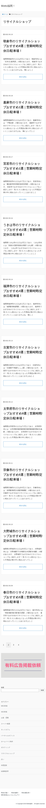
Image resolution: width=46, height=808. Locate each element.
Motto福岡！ (8, 5)
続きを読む (23, 77)
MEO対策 (4, 706)
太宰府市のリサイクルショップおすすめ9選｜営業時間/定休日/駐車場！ (22, 413)
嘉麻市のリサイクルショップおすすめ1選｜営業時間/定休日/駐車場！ (22, 107)
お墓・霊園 (5, 718)
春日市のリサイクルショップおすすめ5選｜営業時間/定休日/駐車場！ (22, 597)
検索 (2, 687)
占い (2, 759)
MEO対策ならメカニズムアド (10, 795)
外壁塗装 (4, 765)
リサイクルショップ (8, 753)
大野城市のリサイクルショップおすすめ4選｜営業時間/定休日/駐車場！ (22, 535)
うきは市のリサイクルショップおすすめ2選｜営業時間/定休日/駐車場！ (22, 229)
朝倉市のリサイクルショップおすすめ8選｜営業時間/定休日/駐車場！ (22, 45)
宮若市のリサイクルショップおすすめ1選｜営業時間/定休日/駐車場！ (22, 168)
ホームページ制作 (7, 741)
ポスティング (5, 747)
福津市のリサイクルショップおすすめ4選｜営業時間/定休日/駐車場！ (22, 290)
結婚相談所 (5, 771)
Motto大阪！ (5, 793)
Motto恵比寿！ (26, 793)
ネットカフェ (5, 729)
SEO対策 (4, 712)
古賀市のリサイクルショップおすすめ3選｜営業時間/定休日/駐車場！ (22, 352)
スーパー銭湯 (5, 724)
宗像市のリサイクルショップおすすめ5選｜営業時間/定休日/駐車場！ (22, 474)
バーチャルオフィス (8, 735)
